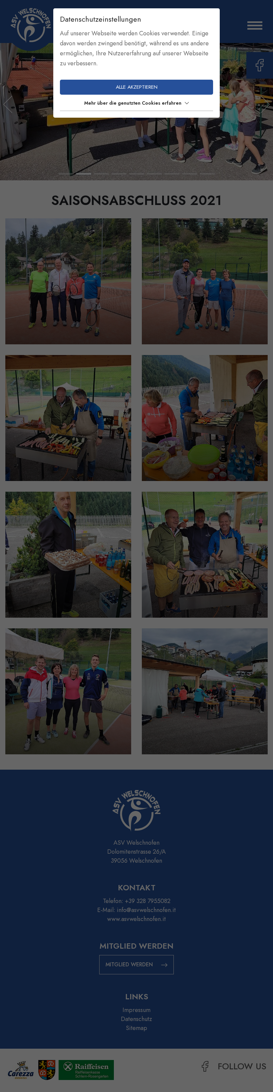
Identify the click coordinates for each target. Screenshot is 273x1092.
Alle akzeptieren (136, 87)
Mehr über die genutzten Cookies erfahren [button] (132, 103)
